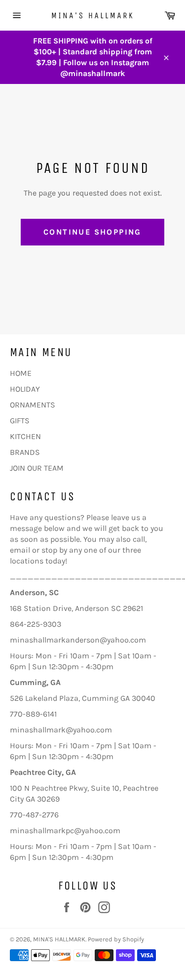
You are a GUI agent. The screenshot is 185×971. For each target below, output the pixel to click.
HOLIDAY (25, 389)
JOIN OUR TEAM (37, 468)
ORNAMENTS (32, 404)
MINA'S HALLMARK (59, 939)
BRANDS (25, 452)
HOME (21, 373)
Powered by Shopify (116, 939)
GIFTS (20, 420)
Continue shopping (92, 232)
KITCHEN (25, 436)
